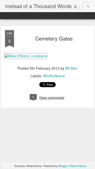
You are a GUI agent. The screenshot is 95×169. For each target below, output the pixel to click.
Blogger (63, 166)
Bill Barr (71, 68)
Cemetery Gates (54, 38)
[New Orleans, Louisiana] (26, 55)
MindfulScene (54, 75)
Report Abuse (77, 166)
